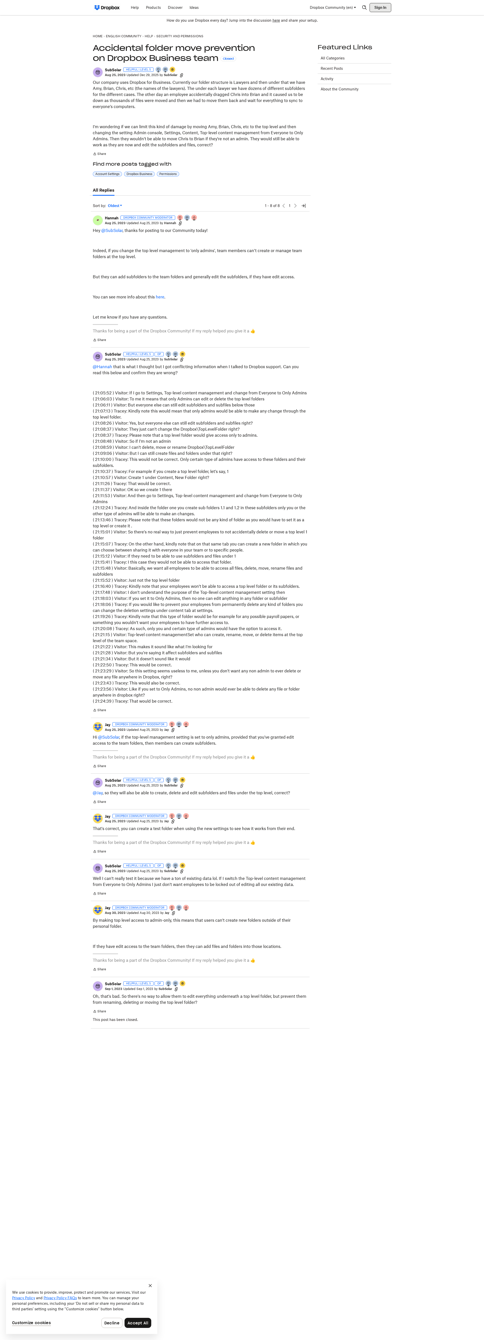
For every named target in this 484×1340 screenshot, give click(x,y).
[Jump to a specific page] (303, 206)
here (276, 20)
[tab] (103, 190)
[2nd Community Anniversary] (159, 69)
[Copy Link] (181, 75)
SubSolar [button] (113, 70)
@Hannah (102, 366)
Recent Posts (332, 68)
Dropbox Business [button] (139, 174)
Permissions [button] (168, 174)
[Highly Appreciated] (194, 218)
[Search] (364, 7)
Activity (327, 79)
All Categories (333, 58)
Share (99, 154)
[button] (98, 72)
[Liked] (173, 69)
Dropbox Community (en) (331, 7)
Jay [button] (107, 725)
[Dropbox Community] (107, 8)
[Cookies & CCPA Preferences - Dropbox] (81, 1307)
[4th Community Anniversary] (180, 218)
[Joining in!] (166, 69)
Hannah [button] (111, 218)
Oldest (114, 205)
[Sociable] (187, 218)
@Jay (98, 792)
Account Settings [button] (107, 174)
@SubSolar (112, 230)
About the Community (339, 89)
